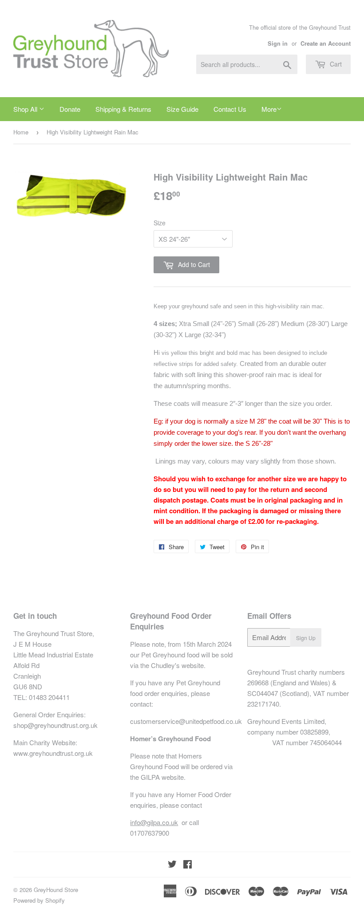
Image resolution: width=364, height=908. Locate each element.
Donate (69, 109)
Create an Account (326, 43)
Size (160, 222)
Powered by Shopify (39, 900)
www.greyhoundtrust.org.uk (53, 753)
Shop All (26, 109)
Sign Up (306, 637)
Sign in (278, 43)
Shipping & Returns (123, 109)
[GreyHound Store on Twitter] (172, 864)
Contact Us (230, 109)
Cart (335, 63)
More (269, 109)
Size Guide (182, 109)
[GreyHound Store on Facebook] (187, 864)
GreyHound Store (56, 889)
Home (20, 132)
